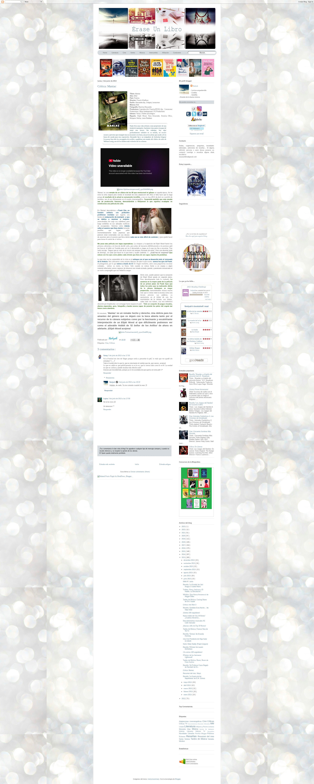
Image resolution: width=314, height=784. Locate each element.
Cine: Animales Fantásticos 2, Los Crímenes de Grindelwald (201, 417)
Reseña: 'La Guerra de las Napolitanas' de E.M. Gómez (194, 677)
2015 (184, 551)
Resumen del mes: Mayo (192, 673)
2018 (184, 542)
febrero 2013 (188, 691)
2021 (184, 533)
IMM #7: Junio (188, 581)
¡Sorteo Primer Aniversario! (198, 389)
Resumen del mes (206, 736)
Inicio (137, 464)
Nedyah (112, 382)
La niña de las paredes (195, 311)
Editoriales (207, 724)
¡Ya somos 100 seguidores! (192, 652)
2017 (184, 545)
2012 (184, 698)
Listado (181, 726)
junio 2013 (187, 579)
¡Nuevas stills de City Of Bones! (194, 626)
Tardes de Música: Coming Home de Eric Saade (195, 601)
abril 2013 (187, 685)
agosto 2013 (188, 573)
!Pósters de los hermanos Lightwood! (192, 656)
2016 (184, 548)
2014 (184, 554)
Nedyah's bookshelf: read (197, 306)
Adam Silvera (195, 350)
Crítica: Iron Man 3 (189, 605)
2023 (184, 526)
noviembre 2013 (189, 563)
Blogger (177, 779)
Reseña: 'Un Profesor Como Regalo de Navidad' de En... (195, 666)
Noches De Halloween (207, 729)
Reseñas (192, 736)
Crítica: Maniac (188, 670)
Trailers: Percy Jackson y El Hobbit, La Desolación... (193, 590)
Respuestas (110, 378)
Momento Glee (185, 729)
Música (196, 729)
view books (208, 299)
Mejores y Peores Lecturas (205, 726)
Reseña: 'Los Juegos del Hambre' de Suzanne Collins (201, 404)
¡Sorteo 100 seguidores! (191, 613)
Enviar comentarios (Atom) (140, 472)
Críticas (112, 343)
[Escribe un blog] (134, 340)
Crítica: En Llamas (195, 447)
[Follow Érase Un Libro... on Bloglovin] (196, 126)
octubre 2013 (188, 566)
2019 (184, 539)
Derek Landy (195, 322)
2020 (184, 536)
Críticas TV (183, 724)
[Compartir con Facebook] (138, 340)
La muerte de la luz (194, 320)
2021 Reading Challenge (196, 286)
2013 (184, 557)
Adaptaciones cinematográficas (191, 721)
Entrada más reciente (107, 464)
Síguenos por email (196, 134)
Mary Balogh (195, 331)
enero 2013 (188, 695)
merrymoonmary (153, 779)
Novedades (211, 731)
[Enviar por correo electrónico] (132, 340)
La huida (195, 330)
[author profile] (113, 340)
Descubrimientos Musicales (196, 724)
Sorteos (187, 739)
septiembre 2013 (190, 569)
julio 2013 (187, 576)
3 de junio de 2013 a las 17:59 (119, 399)
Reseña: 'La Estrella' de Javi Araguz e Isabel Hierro (193, 585)
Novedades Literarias (187, 733)
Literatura (190, 726)
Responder (107, 373)
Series (181, 739)
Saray (105, 355)
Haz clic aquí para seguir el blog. (196, 236)
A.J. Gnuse (195, 313)
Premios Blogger (201, 733)
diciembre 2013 (189, 560)
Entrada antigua (164, 464)
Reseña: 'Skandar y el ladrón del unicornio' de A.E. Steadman (200, 375)
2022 (184, 529)
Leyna (105, 399)
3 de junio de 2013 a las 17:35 (119, 355)
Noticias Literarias (187, 731)
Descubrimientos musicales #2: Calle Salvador (194, 622)
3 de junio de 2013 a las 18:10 (129, 382)
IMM (212, 724)
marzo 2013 (188, 688)
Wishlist (182, 741)
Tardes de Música (199, 739)
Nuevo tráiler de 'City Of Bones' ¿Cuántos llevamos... (194, 617)
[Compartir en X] (136, 340)
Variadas (211, 739)
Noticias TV (202, 731)
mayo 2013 (188, 682)
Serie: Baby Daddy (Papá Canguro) (195, 644)
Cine (106, 343)
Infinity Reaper (195, 348)
